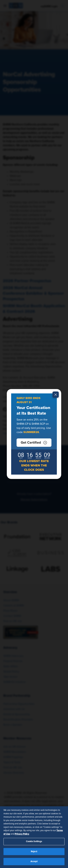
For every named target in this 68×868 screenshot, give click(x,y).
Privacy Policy (22, 834)
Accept (34, 861)
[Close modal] (55, 394)
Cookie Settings (34, 841)
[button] (34, 442)
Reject (34, 851)
